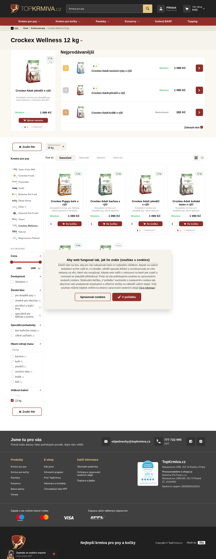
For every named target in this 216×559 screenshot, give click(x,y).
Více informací (147, 287)
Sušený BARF (163, 21)
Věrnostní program (53, 472)
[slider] (11, 262)
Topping (192, 21)
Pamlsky (15, 477)
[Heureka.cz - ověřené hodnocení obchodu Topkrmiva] (148, 473)
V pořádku (128, 296)
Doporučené (65, 158)
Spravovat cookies (92, 296)
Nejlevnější (84, 158)
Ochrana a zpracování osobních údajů (88, 473)
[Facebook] (190, 441)
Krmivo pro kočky (20, 472)
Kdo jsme (49, 466)
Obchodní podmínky (87, 466)
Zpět (16, 28)
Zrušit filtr (28, 146)
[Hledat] (147, 8)
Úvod (25, 28)
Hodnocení (118, 158)
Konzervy (16, 483)
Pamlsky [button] (101, 21)
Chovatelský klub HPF (55, 489)
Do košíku (71, 224)
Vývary (14, 494)
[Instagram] (200, 441)
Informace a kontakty (55, 483)
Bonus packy (17, 489)
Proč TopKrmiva (52, 477)
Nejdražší (101, 158)
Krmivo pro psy (38, 28)
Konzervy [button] (130, 21)
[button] (81, 40)
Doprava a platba (86, 480)
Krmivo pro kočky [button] (66, 21)
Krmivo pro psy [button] (28, 21)
